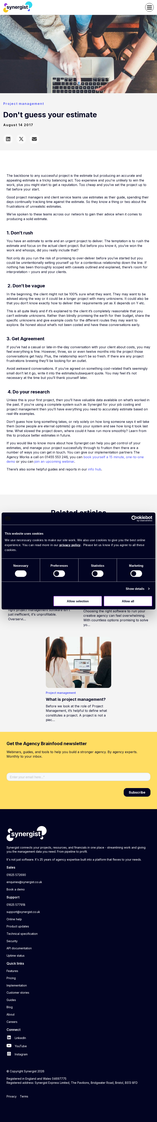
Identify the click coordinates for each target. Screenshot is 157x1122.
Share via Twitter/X (21, 139)
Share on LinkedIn (8, 139)
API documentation (19, 948)
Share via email (34, 139)
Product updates (18, 926)
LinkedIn (20, 1038)
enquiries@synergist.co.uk (24, 882)
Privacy (12, 1096)
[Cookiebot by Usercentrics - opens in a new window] (134, 519)
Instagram (21, 1054)
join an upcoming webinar (54, 461)
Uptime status (16, 955)
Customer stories (18, 992)
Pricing (11, 978)
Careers (12, 1021)
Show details (135, 588)
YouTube (20, 1046)
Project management (23, 104)
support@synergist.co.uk (23, 912)
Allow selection (78, 601)
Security (12, 941)
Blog (10, 1007)
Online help (14, 919)
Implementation (17, 985)
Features (12, 971)
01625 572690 (16, 875)
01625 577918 (16, 904)
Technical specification (22, 933)
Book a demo (16, 889)
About (11, 1014)
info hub (94, 469)
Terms (24, 1096)
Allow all (128, 601)
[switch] (59, 573)
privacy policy (70, 544)
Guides (11, 1000)
